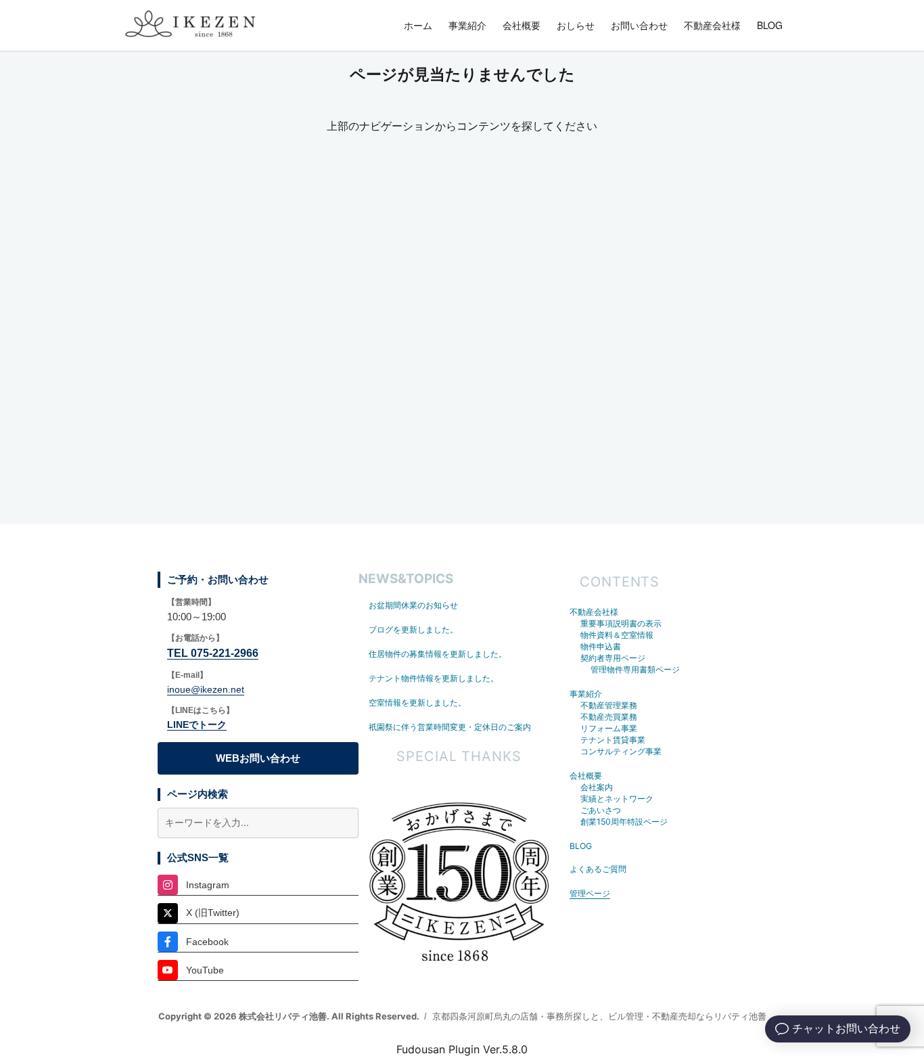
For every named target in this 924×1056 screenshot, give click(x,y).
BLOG (770, 25)
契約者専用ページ (612, 658)
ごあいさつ (600, 810)
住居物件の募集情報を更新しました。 (438, 654)
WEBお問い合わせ (258, 758)
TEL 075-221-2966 (212, 653)
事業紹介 (467, 25)
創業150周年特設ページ (624, 822)
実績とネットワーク (616, 799)
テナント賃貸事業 (612, 740)
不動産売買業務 (608, 717)
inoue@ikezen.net (205, 689)
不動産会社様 (712, 25)
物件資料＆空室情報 (616, 635)
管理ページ (590, 893)
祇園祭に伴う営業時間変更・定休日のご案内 (450, 727)
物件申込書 (600, 646)
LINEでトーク (197, 724)
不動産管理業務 (608, 705)
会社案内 (596, 787)
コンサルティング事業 (621, 751)
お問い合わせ (639, 25)
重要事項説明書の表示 (621, 623)
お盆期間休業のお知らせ (413, 605)
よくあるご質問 (598, 869)
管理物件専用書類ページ (635, 669)
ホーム (418, 25)
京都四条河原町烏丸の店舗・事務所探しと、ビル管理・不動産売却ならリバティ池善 (599, 1016)
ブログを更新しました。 (413, 629)
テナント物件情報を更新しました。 (434, 678)
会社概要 (521, 25)
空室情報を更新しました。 (417, 702)
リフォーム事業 (608, 728)
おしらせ (576, 25)
